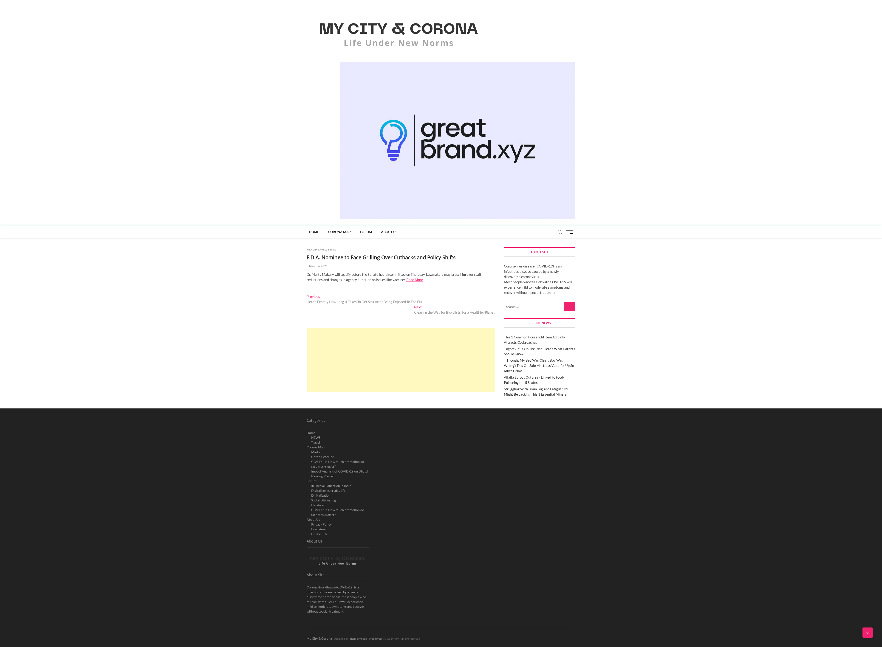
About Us (389, 232)
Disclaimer (319, 529)
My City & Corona (319, 638)
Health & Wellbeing (321, 249)
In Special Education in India (331, 486)
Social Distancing (323, 500)
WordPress (375, 638)
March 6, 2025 (318, 266)
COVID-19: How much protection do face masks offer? (337, 464)
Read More (414, 280)
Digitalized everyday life (328, 490)
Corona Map (339, 232)
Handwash (318, 505)
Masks (315, 452)
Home (314, 232)
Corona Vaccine (322, 457)
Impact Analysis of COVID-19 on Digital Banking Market (339, 473)
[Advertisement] (401, 360)
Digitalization (321, 495)
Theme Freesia (358, 638)
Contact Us (319, 534)
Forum (366, 232)
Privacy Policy (321, 524)
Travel (315, 442)
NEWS (315, 437)
